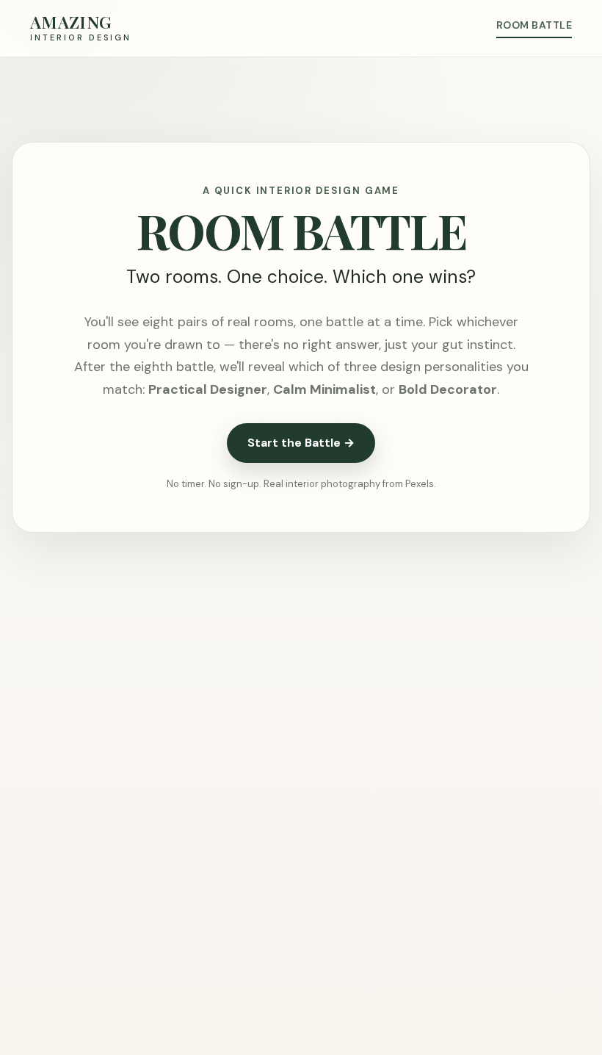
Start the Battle (301, 442)
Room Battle (534, 25)
